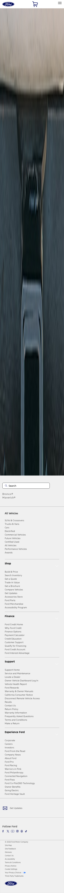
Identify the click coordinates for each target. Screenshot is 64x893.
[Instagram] (17, 831)
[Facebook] (3, 831)
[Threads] (22, 831)
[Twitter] (8, 831)
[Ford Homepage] (11, 885)
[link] (8, 845)
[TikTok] (26, 831)
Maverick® (9, 497)
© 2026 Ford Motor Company (16, 842)
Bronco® (7, 494)
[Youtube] (12, 831)
